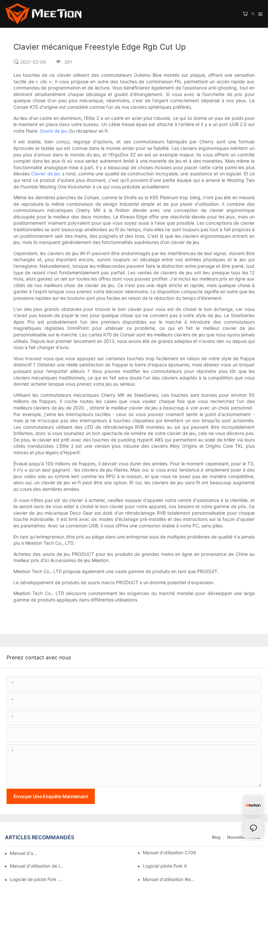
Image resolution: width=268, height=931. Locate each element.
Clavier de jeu (46, 173)
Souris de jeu (54, 131)
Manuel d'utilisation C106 (169, 852)
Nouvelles (236, 837)
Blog (216, 837)
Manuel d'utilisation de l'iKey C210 (36, 866)
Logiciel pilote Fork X (165, 866)
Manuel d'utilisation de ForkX (24, 853)
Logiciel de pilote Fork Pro (36, 879)
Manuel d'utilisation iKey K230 (169, 879)
